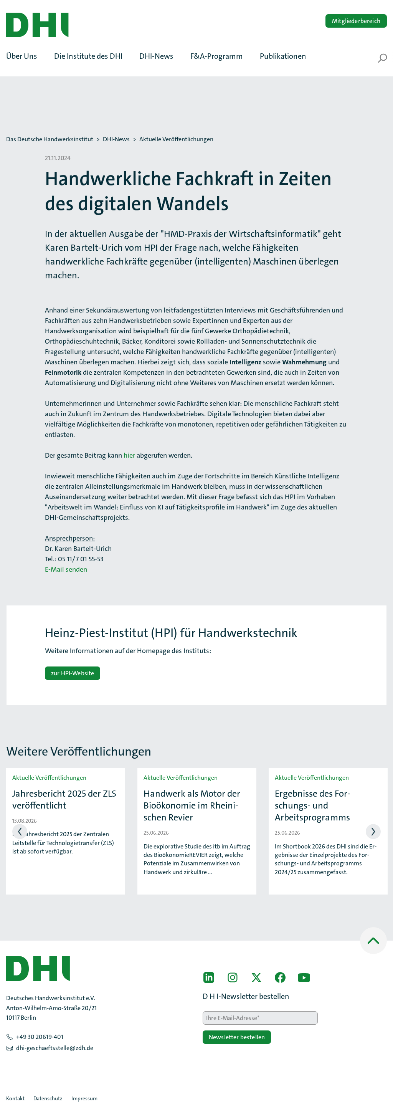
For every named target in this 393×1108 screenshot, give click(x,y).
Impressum (84, 1098)
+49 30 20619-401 (39, 1037)
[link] (209, 977)
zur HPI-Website (72, 673)
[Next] (373, 831)
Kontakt (15, 1098)
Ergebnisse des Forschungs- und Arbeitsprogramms (312, 806)
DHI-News (116, 139)
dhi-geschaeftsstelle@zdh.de (54, 1048)
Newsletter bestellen (237, 1037)
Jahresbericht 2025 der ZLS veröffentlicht (64, 800)
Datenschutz (47, 1098)
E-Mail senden (66, 569)
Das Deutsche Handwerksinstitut (49, 139)
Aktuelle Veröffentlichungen (176, 139)
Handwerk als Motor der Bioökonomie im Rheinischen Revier (192, 806)
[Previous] (19, 831)
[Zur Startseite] (37, 25)
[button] (25, 56)
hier (129, 455)
